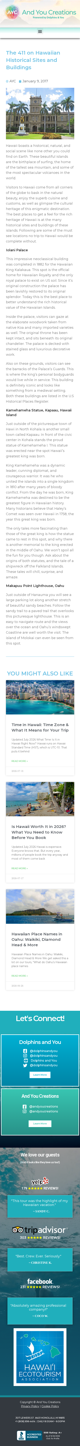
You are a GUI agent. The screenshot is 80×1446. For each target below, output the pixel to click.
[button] (40, 31)
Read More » (20, 761)
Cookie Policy (50, 1406)
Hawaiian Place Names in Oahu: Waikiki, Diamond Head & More (37, 939)
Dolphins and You (40, 1042)
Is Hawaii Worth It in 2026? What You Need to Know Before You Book (39, 832)
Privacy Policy (30, 1406)
